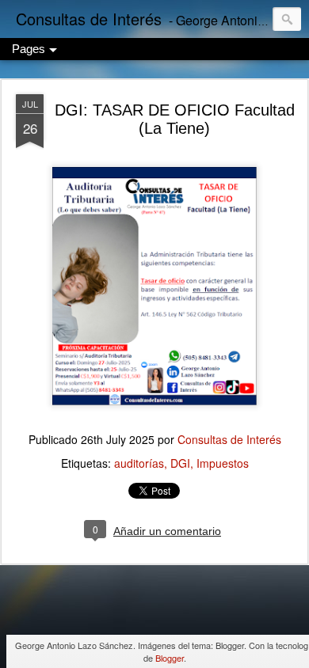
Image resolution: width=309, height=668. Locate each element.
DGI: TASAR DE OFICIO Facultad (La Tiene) (175, 119)
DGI (180, 463)
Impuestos (222, 463)
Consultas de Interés (229, 439)
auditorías (139, 463)
